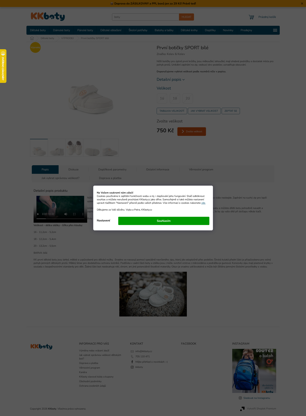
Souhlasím (164, 221)
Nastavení (103, 220)
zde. (203, 203)
